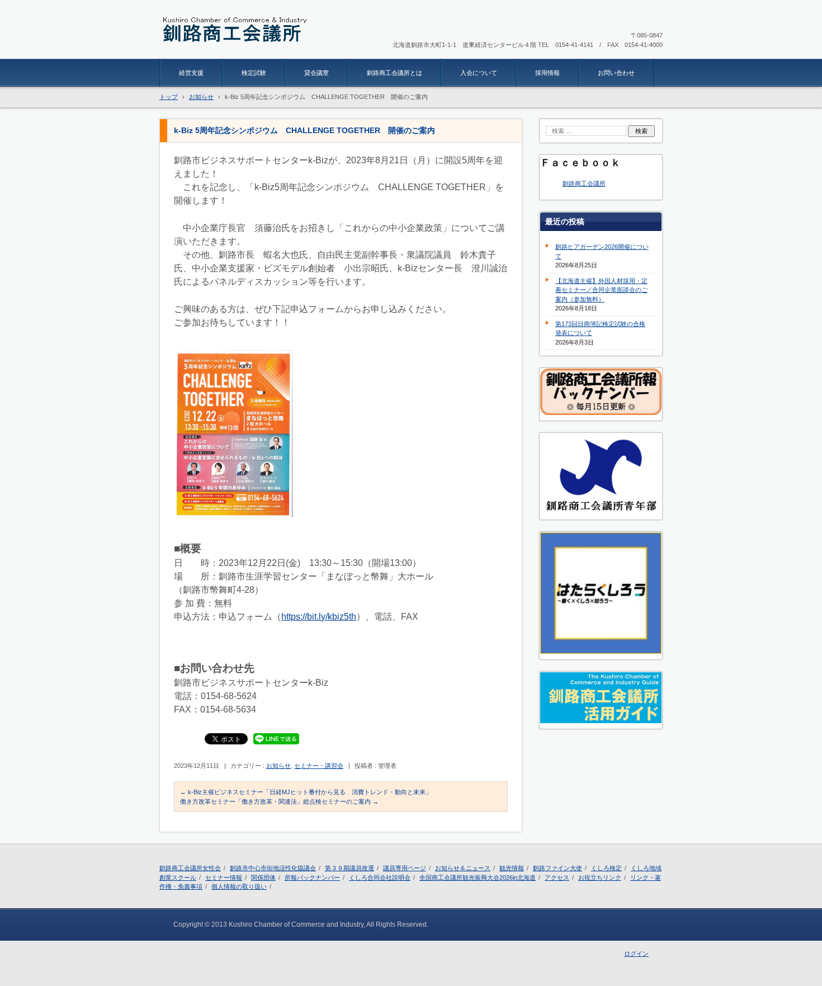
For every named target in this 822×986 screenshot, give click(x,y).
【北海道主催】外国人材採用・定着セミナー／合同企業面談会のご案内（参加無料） (601, 290)
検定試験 (254, 72)
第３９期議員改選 (349, 868)
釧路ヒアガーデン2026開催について (602, 251)
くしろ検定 (606, 868)
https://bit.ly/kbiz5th (318, 616)
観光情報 (511, 868)
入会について (478, 72)
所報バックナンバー (312, 877)
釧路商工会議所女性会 (190, 868)
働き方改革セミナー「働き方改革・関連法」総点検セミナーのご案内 (279, 801)
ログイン (636, 953)
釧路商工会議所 (584, 183)
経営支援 (191, 72)
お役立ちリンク (599, 877)
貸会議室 (316, 72)
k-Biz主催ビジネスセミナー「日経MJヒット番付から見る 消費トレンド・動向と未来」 (306, 792)
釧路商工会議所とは (394, 72)
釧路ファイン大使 (557, 868)
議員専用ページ (404, 868)
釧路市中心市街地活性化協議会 (273, 868)
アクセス (557, 877)
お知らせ (278, 765)
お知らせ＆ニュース (462, 868)
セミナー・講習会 (318, 765)
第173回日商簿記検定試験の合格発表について (600, 328)
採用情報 (547, 72)
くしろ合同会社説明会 (379, 877)
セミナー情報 (223, 877)
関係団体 (263, 877)
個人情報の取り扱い (239, 886)
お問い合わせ (616, 72)
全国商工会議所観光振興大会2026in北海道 (477, 877)
